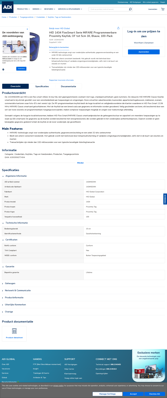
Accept (133, 394)
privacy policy (58, 385)
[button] (165, 199)
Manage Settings (107, 394)
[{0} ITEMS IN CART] (163, 9)
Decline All (154, 394)
